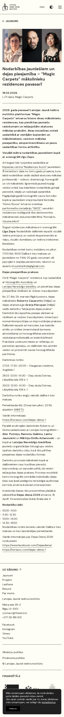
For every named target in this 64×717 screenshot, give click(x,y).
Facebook (8, 624)
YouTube (7, 638)
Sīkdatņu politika (12, 652)
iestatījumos (49, 702)
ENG (42, 7)
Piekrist (13, 708)
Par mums (8, 593)
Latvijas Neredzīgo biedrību (19, 286)
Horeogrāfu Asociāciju (19, 282)
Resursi (6, 589)
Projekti (7, 580)
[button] (54, 7)
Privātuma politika (13, 658)
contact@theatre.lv (14, 613)
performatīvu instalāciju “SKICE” (21, 208)
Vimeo (6, 633)
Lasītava (7, 584)
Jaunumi (7, 575)
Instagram (8, 629)
